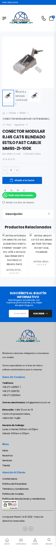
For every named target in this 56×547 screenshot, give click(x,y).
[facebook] (25, 529)
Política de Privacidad (14, 484)
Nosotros (7, 455)
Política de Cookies (13, 494)
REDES (23, 113)
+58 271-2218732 (10, 391)
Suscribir (38, 313)
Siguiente (21, 124)
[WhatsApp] (24, 190)
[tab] (28, 214)
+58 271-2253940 (11, 395)
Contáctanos (9, 479)
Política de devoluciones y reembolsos (23, 499)
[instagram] (31, 529)
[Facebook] (5, 190)
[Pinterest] (18, 190)
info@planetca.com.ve (38, 402)
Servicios (7, 460)
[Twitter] (11, 190)
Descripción (14, 214)
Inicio (5, 450)
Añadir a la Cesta (24, 180)
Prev (8, 124)
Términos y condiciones (15, 489)
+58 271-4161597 (10, 387)
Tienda (12, 113)
